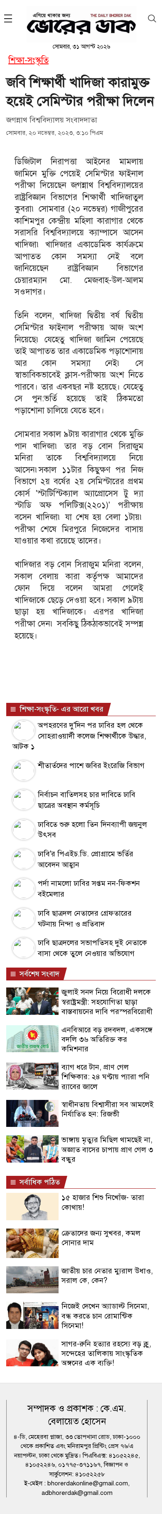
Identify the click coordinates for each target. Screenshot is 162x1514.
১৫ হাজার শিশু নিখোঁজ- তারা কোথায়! (102, 1202)
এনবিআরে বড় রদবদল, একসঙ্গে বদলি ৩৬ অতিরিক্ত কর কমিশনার (106, 1039)
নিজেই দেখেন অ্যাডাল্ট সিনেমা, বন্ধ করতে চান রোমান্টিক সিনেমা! (105, 1316)
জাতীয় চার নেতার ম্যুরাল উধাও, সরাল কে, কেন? (107, 1275)
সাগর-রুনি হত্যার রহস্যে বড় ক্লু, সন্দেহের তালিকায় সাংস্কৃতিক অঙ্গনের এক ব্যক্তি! (106, 1353)
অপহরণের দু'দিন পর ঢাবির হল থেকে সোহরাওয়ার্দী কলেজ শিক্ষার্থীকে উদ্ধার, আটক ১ (79, 736)
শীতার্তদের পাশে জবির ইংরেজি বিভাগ (91, 765)
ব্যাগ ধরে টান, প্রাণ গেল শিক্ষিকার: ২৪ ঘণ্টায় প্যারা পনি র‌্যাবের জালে (105, 1077)
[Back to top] (149, 1497)
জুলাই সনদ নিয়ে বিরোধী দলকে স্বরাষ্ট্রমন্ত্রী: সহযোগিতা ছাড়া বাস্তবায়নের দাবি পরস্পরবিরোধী (106, 1001)
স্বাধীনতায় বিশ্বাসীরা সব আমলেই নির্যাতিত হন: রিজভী (107, 1109)
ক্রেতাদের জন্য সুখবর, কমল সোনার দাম (100, 1238)
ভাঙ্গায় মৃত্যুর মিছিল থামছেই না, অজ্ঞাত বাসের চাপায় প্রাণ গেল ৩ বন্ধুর (107, 1149)
